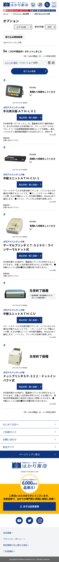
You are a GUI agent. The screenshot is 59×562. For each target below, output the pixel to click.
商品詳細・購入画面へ (29, 117)
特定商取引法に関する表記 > (16, 545)
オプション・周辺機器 (21, 13)
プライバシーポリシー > (14, 538)
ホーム (5, 13)
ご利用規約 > (9, 551)
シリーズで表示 (11, 62)
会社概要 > (8, 532)
